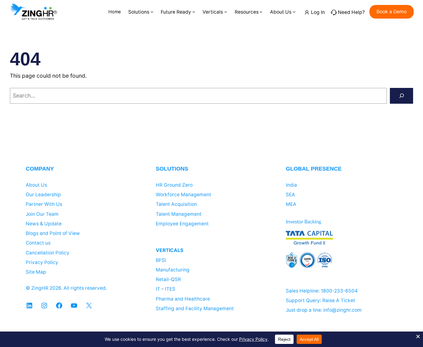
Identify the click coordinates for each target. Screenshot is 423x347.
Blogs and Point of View (53, 233)
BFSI (161, 260)
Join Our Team (42, 214)
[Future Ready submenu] (193, 11)
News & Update (44, 224)
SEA (290, 194)
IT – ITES (165, 289)
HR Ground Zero (174, 185)
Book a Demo (392, 12)
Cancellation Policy (47, 253)
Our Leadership (43, 194)
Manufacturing (173, 270)
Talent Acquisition (176, 204)
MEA (291, 204)
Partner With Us (44, 204)
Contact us (38, 243)
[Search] (401, 96)
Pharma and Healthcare (183, 299)
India (291, 185)
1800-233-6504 (339, 291)
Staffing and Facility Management (195, 308)
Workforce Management (183, 194)
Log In (318, 12)
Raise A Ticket (338, 300)
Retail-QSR (168, 279)
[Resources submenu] (260, 11)
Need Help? (351, 12)
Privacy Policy (42, 262)
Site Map (36, 272)
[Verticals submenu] (225, 11)
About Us (36, 185)
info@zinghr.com (342, 310)
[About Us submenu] (294, 11)
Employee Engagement (182, 224)
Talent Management (179, 214)
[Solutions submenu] (151, 11)
